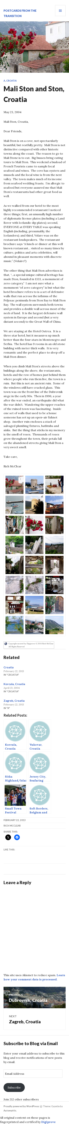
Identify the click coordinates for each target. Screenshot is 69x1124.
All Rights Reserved (16, 647)
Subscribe (14, 1087)
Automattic (10, 1110)
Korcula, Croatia (14, 684)
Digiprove (48, 1122)
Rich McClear (12, 825)
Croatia (11, 80)
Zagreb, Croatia (14, 700)
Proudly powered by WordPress (21, 1106)
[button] (15, 485)
